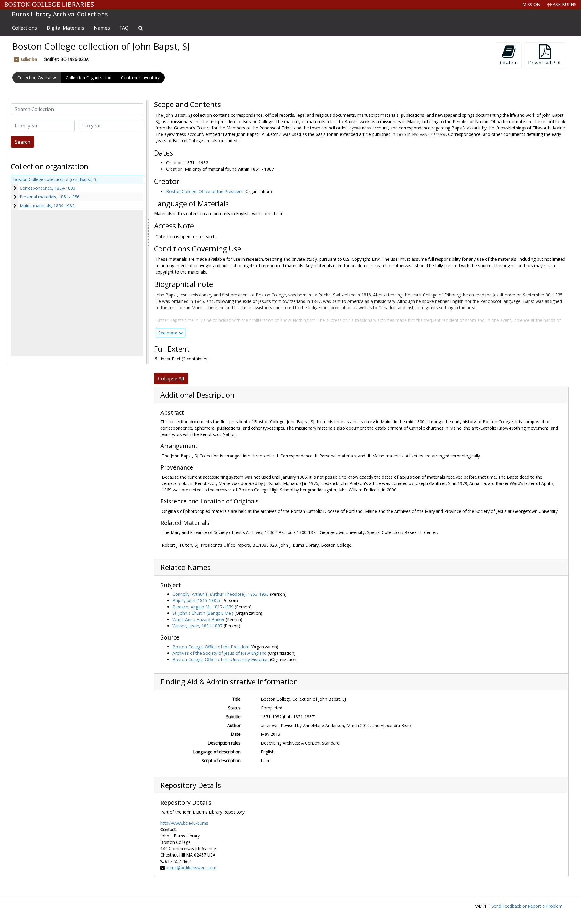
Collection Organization (88, 77)
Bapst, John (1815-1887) (196, 600)
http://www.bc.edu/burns (184, 823)
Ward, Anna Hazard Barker (198, 619)
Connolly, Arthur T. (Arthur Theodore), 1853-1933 (220, 594)
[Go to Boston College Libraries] (49, 4)
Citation (509, 62)
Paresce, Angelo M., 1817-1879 (203, 607)
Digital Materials (65, 28)
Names (102, 28)
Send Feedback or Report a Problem (527, 906)
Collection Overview (36, 77)
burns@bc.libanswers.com (191, 867)
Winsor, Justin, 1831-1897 (197, 626)
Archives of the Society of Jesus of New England (219, 653)
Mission (531, 4)
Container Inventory (140, 77)
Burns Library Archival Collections (60, 14)
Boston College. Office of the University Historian (220, 659)
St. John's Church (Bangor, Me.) (202, 613)
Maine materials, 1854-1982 (47, 205)
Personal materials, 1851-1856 (50, 197)
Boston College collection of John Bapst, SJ (55, 179)
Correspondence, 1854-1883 (47, 188)
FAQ (124, 28)
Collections (24, 28)
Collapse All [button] (171, 378)
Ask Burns (564, 4)
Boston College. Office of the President (204, 191)
